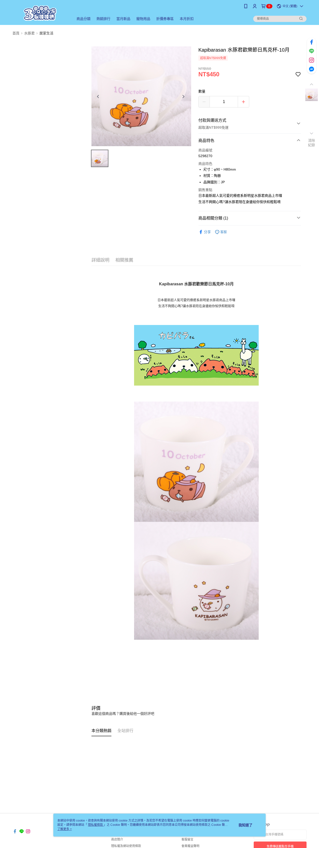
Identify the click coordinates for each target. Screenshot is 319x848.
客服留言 (187, 839)
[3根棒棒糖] (40, 13)
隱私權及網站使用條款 (126, 846)
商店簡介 (117, 839)
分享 (207, 232)
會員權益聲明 (190, 846)
